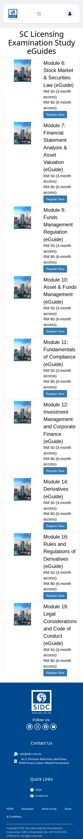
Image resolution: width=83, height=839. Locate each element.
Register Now (55, 114)
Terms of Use (49, 808)
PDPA (10, 808)
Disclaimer (27, 808)
